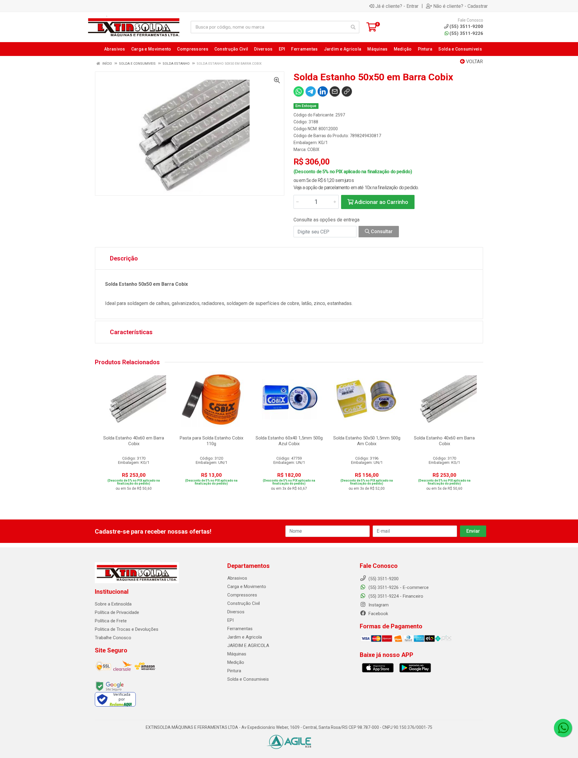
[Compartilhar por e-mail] (335, 91)
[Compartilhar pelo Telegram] (311, 91)
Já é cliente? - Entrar (396, 6)
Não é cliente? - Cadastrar (460, 6)
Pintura (234, 670)
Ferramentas (240, 628)
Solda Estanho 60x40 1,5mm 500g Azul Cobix (289, 440)
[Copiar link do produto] (347, 91)
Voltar (474, 61)
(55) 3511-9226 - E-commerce (398, 587)
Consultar (381, 231)
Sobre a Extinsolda (113, 604)
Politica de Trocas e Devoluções (126, 629)
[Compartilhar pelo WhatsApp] (299, 91)
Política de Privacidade (117, 612)
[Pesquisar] (353, 27)
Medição (235, 662)
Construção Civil (243, 603)
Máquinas (236, 654)
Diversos (235, 612)
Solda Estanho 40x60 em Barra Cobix (133, 440)
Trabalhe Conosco (113, 637)
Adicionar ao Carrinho (380, 202)
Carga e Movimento (246, 586)
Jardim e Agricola (244, 637)
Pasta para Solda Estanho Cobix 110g (211, 440)
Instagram (378, 605)
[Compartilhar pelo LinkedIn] (323, 91)
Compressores (242, 595)
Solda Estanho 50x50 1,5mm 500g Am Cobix (366, 440)
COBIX (313, 149)
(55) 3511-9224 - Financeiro (395, 596)
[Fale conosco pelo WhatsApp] (563, 728)
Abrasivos (237, 578)
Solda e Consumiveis (248, 679)
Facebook (377, 613)
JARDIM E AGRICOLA (248, 645)
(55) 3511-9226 (466, 33)
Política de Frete (111, 621)
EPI (230, 620)
